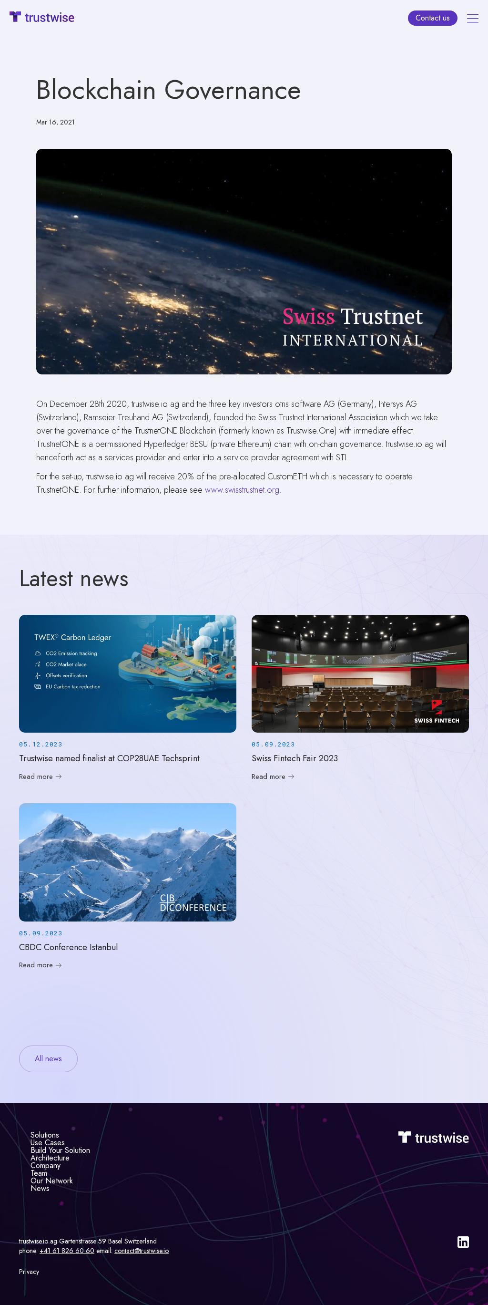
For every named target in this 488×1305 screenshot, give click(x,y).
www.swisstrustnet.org (242, 490)
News (40, 1188)
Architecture (50, 1157)
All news (48, 1058)
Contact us (433, 17)
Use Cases (47, 1142)
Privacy (29, 1271)
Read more (36, 776)
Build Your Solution (60, 1150)
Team (38, 1173)
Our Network (51, 1180)
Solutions (44, 1134)
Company (45, 1165)
